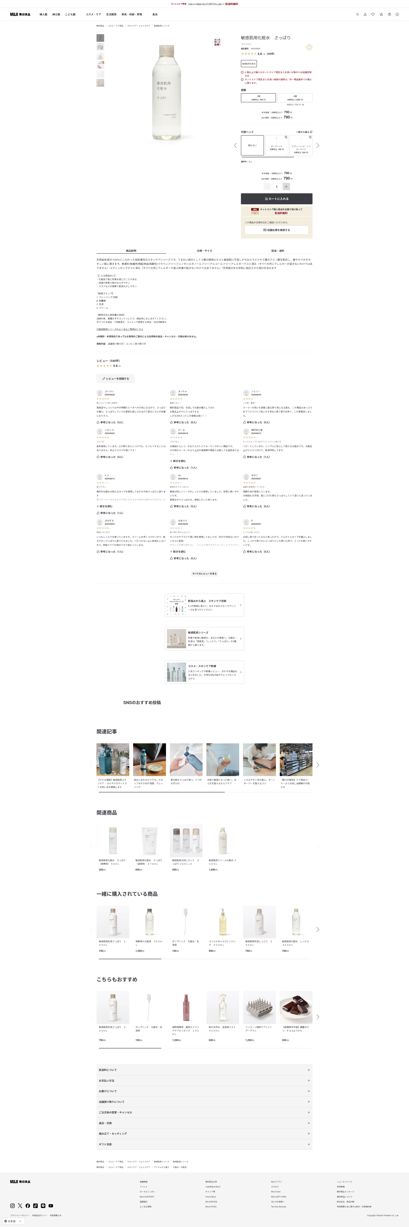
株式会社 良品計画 (345, 1201)
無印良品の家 (211, 1181)
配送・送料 (277, 251)
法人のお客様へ (278, 1201)
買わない (252, 145)
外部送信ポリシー (39, 1215)
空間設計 (143, 1201)
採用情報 (341, 1186)
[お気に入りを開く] (372, 14)
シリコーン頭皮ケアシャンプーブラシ (258, 1028)
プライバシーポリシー (19, 1215)
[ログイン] (365, 14)
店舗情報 (143, 1181)
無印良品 (100, 25)
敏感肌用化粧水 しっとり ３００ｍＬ (296, 943)
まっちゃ (182, 391)
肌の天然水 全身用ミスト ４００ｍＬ (223, 1028)
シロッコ (109, 429)
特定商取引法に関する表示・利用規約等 (354, 1206)
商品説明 (131, 251)
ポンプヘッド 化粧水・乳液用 (185, 943)
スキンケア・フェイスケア (138, 25)
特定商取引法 (55, 1215)
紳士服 (56, 14)
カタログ (275, 1186)
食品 (155, 14)
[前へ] (89, 765)
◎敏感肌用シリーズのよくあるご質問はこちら (119, 329)
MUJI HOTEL (211, 1206)
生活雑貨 (111, 14)
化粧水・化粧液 (179, 1167)
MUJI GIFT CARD (278, 1196)
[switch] (309, 47)
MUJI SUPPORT (147, 1196)
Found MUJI (210, 1196)
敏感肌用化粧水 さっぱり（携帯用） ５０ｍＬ (112, 862)
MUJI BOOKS (211, 1201)
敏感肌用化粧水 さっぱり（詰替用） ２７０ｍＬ (148, 862)
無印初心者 (256, 429)
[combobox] (14, 1221)
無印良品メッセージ (345, 1191)
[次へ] (319, 765)
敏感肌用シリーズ (161, 25)
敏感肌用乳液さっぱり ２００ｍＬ (112, 943)
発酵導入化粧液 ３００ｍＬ (148, 943)
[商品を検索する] (357, 14)
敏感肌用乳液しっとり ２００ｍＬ (258, 943)
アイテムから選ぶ (161, 1167)
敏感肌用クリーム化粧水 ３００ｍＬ (222, 862)
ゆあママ (182, 520)
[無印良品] (20, 1181)
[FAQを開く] (389, 14)
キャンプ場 (210, 1191)
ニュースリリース (344, 1181)
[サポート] (397, 14)
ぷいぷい (109, 391)
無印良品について (344, 1196)
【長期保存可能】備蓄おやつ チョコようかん (295, 1028)
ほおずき (109, 520)
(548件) (270, 53)
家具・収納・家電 (132, 14)
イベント (143, 1186)
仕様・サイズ (204, 251)
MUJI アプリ (276, 1181)
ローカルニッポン (147, 1191)
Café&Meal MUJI (212, 1186)
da (179, 475)
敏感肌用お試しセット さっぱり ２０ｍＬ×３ (185, 862)
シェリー (255, 391)
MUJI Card (275, 1191)
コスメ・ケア (93, 14)
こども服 (70, 14)
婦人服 (43, 14)
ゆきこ (254, 475)
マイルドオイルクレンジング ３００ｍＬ (222, 943)
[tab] (100, 38)
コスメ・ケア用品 (115, 25)
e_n (107, 475)
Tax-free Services (278, 1206)
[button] (276, 145)
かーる (181, 429)
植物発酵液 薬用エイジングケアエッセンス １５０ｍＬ (185, 1030)
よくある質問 (145, 1206)
